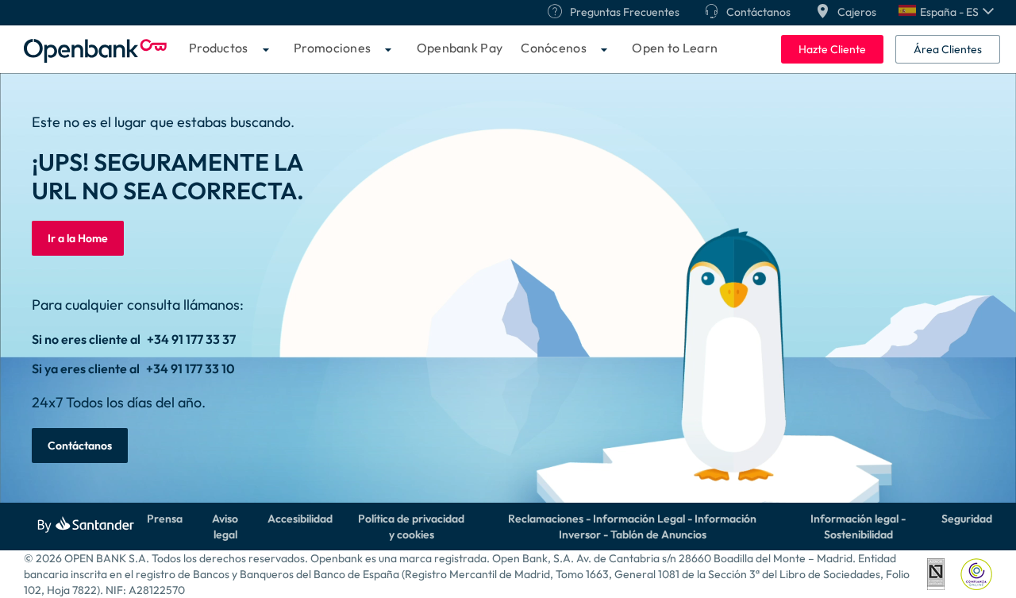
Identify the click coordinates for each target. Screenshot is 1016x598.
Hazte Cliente (832, 49)
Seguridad (966, 518)
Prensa (165, 518)
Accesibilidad (300, 518)
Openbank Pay (460, 48)
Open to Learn (675, 48)
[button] (946, 12)
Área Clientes (948, 49)
